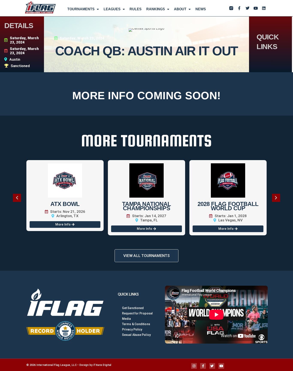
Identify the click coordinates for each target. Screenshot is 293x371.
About (180, 9)
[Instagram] (194, 366)
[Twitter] (247, 8)
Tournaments (81, 9)
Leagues (112, 9)
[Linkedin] (264, 8)
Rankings (155, 9)
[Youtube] (256, 8)
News (200, 9)
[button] (17, 198)
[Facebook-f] (239, 8)
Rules (136, 9)
